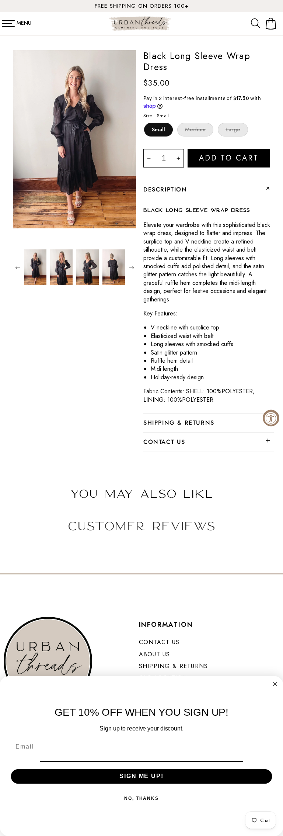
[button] (257, 23)
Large (233, 129)
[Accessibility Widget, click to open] (271, 418)
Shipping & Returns (173, 666)
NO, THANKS (141, 798)
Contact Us (159, 642)
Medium (195, 129)
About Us (154, 654)
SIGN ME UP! (141, 776)
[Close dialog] (275, 684)
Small (158, 129)
